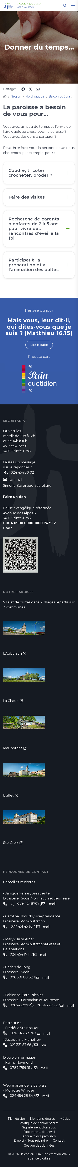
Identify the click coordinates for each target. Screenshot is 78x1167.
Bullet (8, 795)
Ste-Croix (10, 843)
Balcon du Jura (29, 4)
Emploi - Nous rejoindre (31, 1140)
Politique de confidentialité (39, 1123)
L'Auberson (12, 653)
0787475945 (20, 1068)
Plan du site (16, 1119)
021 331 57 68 (20, 1045)
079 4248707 (28, 904)
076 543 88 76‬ (22, 1033)
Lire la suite (39, 345)
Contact (58, 1140)
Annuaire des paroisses (39, 1136)
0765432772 (20, 1005)
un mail (16, 480)
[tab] (39, 173)
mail (52, 904)
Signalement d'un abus (39, 1127)
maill (44, 1068)
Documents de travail (39, 1132)
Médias (65, 1119)
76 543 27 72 (47, 1005)
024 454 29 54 (21, 1096)
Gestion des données (39, 1145)
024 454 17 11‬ (20, 954)
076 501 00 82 (21, 977)
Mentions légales (42, 1119)
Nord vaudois (25, 7)
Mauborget (12, 748)
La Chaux (11, 701)
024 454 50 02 (22, 472)
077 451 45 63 (21, 926)
